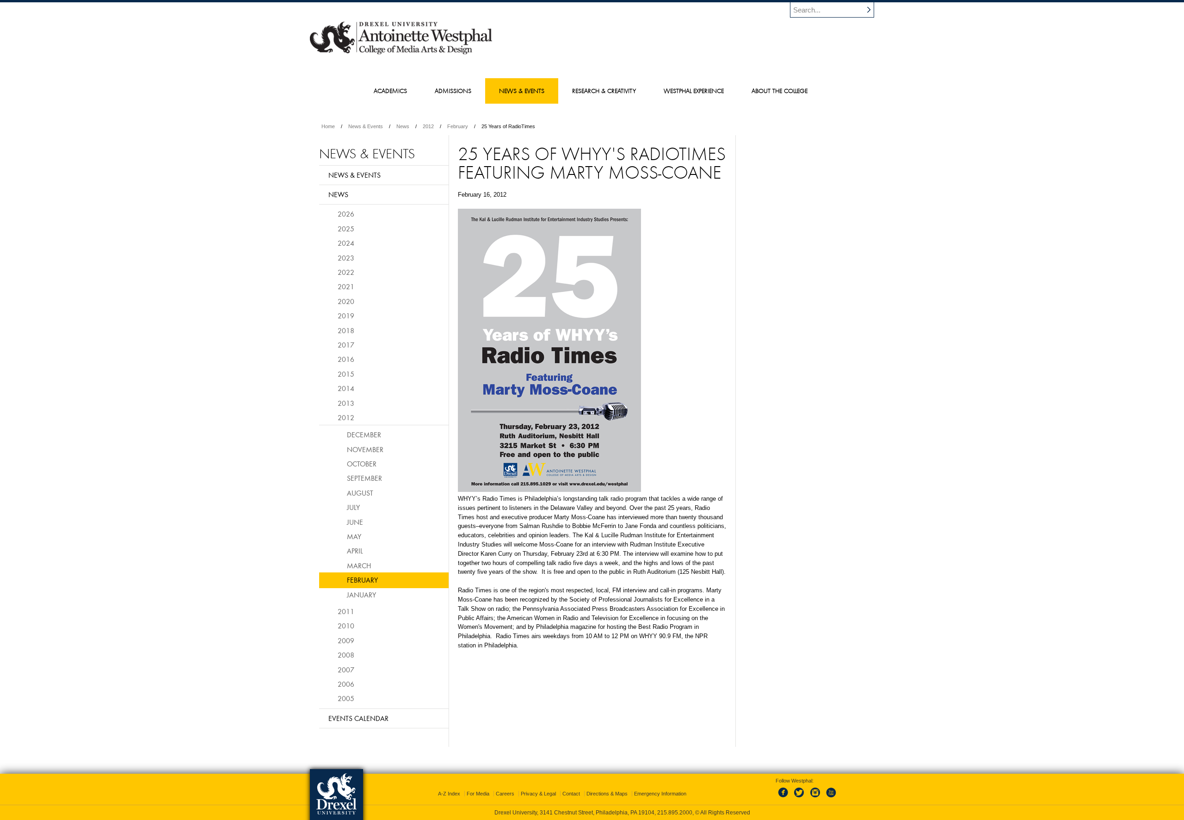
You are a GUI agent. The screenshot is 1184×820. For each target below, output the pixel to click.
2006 (346, 684)
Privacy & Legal (538, 793)
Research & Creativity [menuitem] (604, 91)
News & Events (365, 126)
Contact (571, 793)
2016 (346, 359)
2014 (346, 388)
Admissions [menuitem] (453, 91)
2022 (346, 272)
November (365, 449)
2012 (428, 126)
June (355, 522)
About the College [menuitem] (780, 91)
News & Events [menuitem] (521, 91)
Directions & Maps (607, 793)
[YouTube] (831, 798)
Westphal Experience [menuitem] (694, 91)
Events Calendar (358, 718)
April (355, 550)
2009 (346, 640)
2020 (346, 301)
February (457, 126)
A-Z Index (449, 793)
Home (328, 126)
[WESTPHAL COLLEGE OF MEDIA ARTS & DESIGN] (401, 54)
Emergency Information (660, 793)
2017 (346, 344)
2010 (346, 625)
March (359, 565)
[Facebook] (785, 798)
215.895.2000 (674, 812)
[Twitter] (800, 798)
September (364, 478)
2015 (346, 374)
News (402, 126)
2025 (346, 228)
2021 (346, 286)
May (354, 536)
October (361, 463)
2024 (346, 243)
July (353, 507)
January (361, 594)
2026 (346, 213)
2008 (346, 654)
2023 (346, 257)
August (360, 492)
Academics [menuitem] (390, 91)
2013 (346, 403)
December (364, 434)
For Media (478, 793)
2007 (346, 669)
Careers (505, 793)
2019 (346, 315)
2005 (346, 698)
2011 (346, 611)
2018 (346, 330)
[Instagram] (815, 798)
